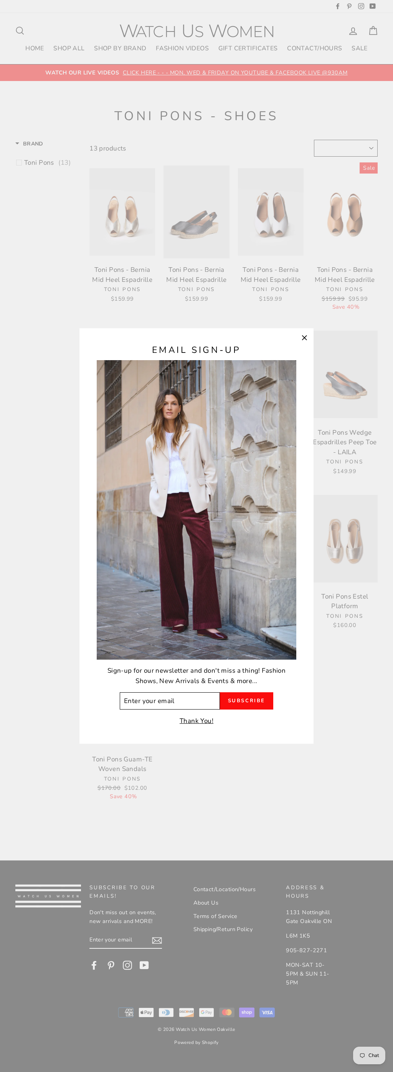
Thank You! (196, 720)
